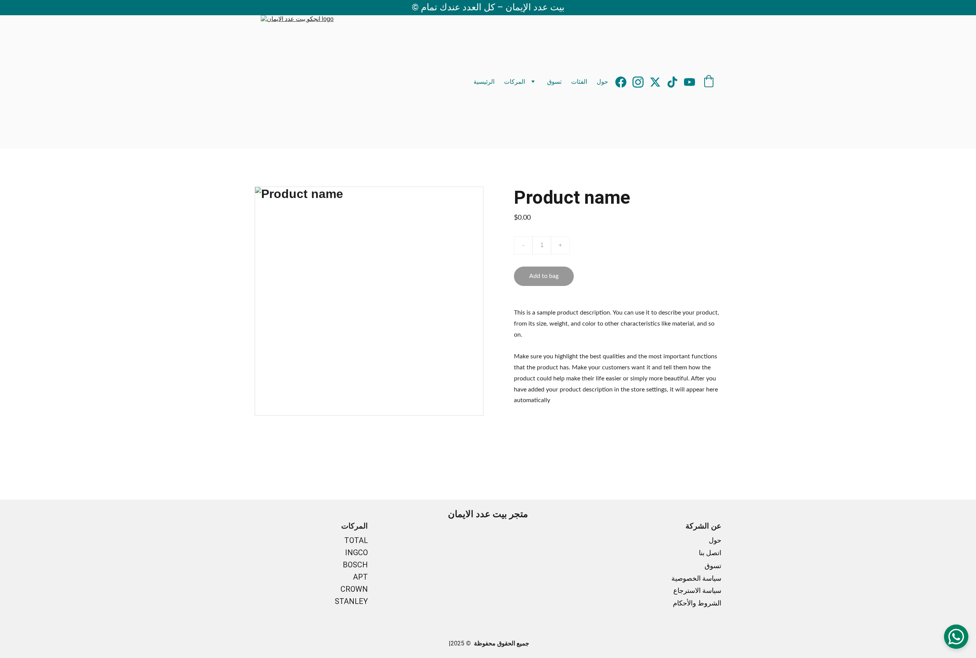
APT (360, 576)
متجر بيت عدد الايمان (488, 514)
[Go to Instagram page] (641, 82)
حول (602, 81)
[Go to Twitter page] (658, 82)
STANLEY (351, 601)
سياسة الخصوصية (696, 578)
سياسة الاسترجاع (697, 590)
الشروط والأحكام (697, 603)
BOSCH (355, 564)
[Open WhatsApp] (956, 636)
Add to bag (544, 276)
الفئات (579, 81)
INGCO (356, 552)
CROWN (354, 589)
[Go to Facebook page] (623, 82)
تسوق (554, 81)
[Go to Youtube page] (689, 82)
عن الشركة (703, 525)
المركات (514, 81)
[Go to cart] (708, 82)
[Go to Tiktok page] (675, 82)
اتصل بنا (709, 553)
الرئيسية (484, 81)
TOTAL (356, 540)
